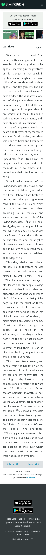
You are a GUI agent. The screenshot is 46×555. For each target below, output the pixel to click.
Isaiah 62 (13, 464)
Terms (26, 534)
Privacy (19, 534)
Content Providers (23, 522)
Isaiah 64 (32, 464)
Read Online (12, 518)
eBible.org (30, 477)
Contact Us (26, 525)
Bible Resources (26, 518)
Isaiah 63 (8, 46)
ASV (38, 47)
